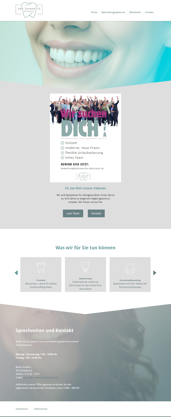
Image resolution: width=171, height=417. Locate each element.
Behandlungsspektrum (113, 12)
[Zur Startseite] (29, 17)
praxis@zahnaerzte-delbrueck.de (40, 377)
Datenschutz (40, 408)
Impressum (22, 408)
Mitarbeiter (135, 12)
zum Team (73, 213)
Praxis (94, 12)
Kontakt (149, 12)
